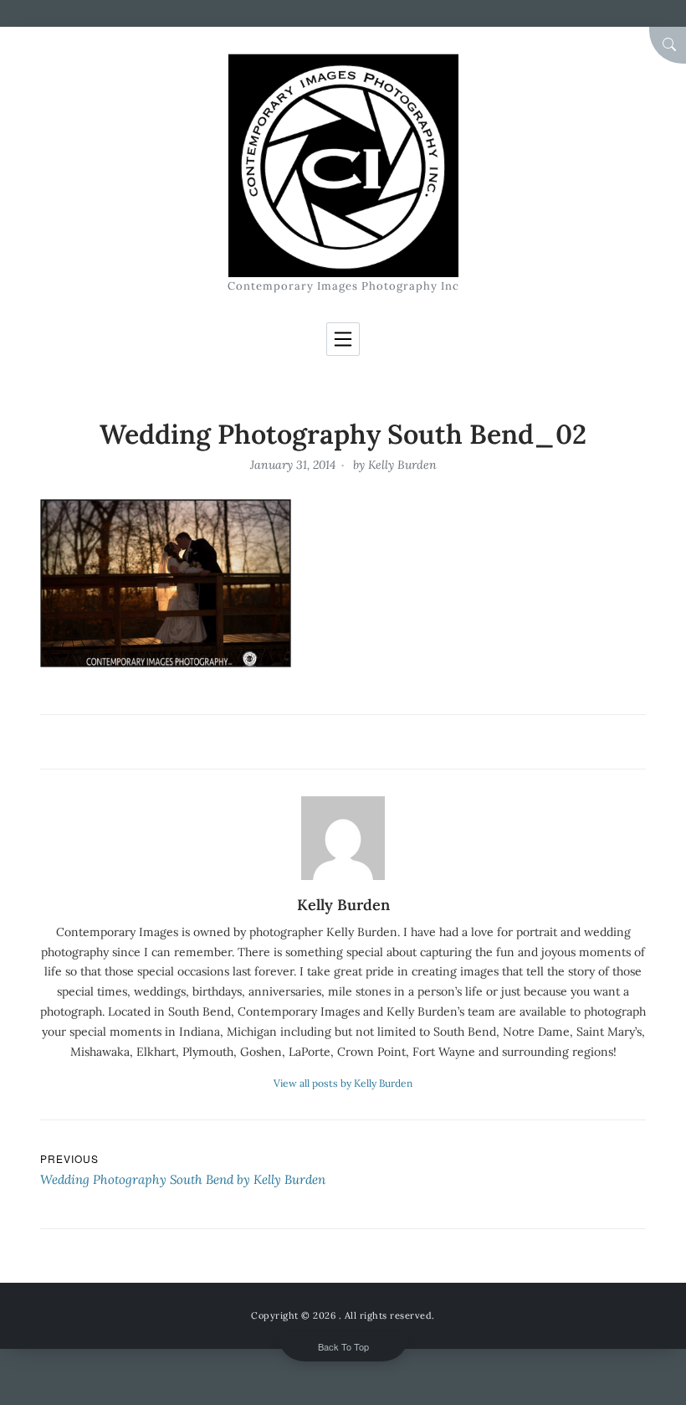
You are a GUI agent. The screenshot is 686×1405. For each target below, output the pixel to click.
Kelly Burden (402, 464)
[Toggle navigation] (343, 339)
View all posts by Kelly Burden (343, 1083)
